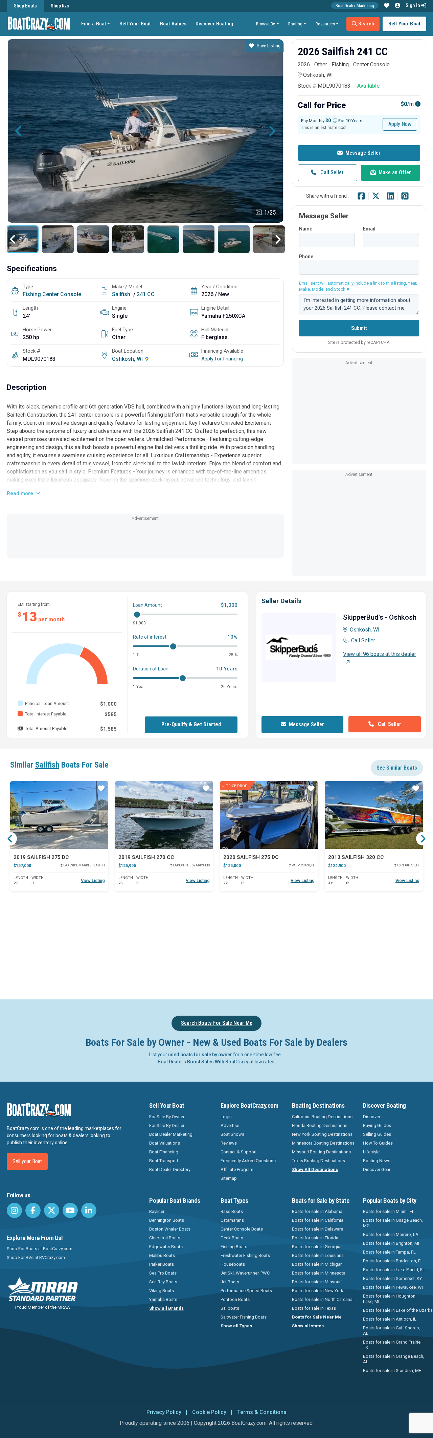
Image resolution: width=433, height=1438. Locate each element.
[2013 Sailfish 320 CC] (374, 815)
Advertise (230, 1125)
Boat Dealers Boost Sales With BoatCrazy (203, 1061)
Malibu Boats (162, 1255)
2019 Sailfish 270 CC (146, 857)
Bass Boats (232, 1211)
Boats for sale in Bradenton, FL (393, 1260)
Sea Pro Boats (163, 1273)
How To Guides (378, 1143)
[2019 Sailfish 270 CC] (164, 815)
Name (305, 228)
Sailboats (230, 1308)
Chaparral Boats (164, 1237)
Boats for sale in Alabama (317, 1211)
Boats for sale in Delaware (317, 1229)
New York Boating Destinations (322, 1134)
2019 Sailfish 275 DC (41, 857)
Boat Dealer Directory (169, 1169)
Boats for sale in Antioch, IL (389, 1319)
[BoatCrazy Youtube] (70, 1210)
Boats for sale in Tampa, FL (389, 1252)
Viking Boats (161, 1290)
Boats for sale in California (317, 1220)
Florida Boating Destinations (319, 1125)
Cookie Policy (209, 1412)
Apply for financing (222, 359)
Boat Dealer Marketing (355, 5)
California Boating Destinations (322, 1116)
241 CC (146, 294)
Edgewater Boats (166, 1246)
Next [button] (272, 131)
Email (369, 228)
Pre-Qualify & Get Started (191, 724)
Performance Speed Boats (246, 1290)
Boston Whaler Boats (169, 1229)
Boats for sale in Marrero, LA (390, 1234)
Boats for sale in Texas (314, 1308)
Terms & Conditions (262, 1412)
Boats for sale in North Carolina (322, 1299)
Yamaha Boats (163, 1299)
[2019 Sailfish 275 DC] (59, 815)
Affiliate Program (237, 1169)
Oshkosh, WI (128, 359)
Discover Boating (214, 24)
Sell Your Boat (135, 24)
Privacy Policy (163, 1412)
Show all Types (236, 1325)
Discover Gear (376, 1169)
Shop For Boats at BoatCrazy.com (39, 1248)
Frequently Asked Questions (248, 1160)
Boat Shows (232, 1134)
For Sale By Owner (166, 1116)
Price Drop (237, 785)
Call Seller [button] (331, 172)
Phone (306, 256)
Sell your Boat (27, 1161)
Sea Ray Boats (163, 1281)
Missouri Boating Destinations (321, 1151)
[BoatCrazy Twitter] (51, 1210)
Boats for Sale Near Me (317, 1317)
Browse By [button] (265, 23)
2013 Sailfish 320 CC (356, 857)
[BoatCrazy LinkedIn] (88, 1210)
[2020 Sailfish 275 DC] (269, 815)
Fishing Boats (234, 1246)
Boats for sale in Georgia (316, 1246)
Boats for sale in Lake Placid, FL (394, 1269)
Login (226, 1116)
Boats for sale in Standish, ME (392, 1370)
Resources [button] (325, 23)
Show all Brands (166, 1308)
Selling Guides (377, 1134)
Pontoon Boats (235, 1299)
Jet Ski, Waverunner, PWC (245, 1273)
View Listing (93, 880)
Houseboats (233, 1264)
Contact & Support (239, 1151)
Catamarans (232, 1220)
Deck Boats (232, 1237)
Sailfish (121, 294)
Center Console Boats (242, 1229)
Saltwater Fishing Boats (244, 1317)
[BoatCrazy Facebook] (33, 1210)
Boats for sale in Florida (315, 1237)
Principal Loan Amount (47, 703)
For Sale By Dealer (166, 1125)
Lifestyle (371, 1151)
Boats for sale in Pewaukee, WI (393, 1287)
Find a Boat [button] (93, 24)
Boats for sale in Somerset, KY (392, 1278)
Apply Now (399, 124)
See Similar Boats (397, 768)
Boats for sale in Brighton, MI (391, 1243)
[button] (386, 6)
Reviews (229, 1143)
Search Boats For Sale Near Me (216, 1023)
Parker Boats (161, 1264)
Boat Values (173, 24)
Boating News (376, 1160)
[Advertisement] (145, 537)
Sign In (413, 5)
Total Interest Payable (45, 713)
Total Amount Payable (46, 728)
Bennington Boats (166, 1220)
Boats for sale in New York (317, 1290)
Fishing (32, 294)
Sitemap (229, 1178)
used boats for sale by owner (200, 1054)
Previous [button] (18, 131)
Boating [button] (295, 23)
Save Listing (268, 46)
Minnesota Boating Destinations (323, 1143)
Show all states (308, 1325)
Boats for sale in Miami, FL (388, 1211)
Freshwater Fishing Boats (245, 1255)
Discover (371, 1116)
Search (365, 24)
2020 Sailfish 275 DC (251, 857)
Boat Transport (163, 1160)
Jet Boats (230, 1281)
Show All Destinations (315, 1169)
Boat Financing (163, 1151)
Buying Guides (377, 1125)
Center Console (61, 294)
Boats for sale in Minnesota (318, 1273)
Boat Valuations (164, 1143)
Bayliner (156, 1211)
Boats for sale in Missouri (317, 1281)
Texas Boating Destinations (318, 1160)
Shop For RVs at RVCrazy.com (36, 1257)
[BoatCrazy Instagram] (14, 1210)
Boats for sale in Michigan (317, 1264)
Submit (359, 328)
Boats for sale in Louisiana (318, 1255)
